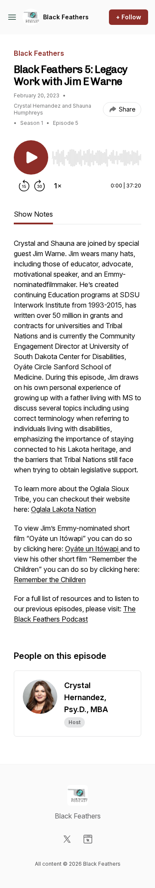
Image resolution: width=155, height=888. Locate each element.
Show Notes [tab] (33, 214)
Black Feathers (66, 17)
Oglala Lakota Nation (63, 509)
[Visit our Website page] (88, 839)
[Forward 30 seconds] (40, 186)
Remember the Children (50, 579)
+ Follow (128, 17)
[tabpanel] (77, 435)
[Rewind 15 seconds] (24, 186)
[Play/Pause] (31, 157)
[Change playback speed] (57, 186)
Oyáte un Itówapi (92, 548)
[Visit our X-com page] (67, 839)
